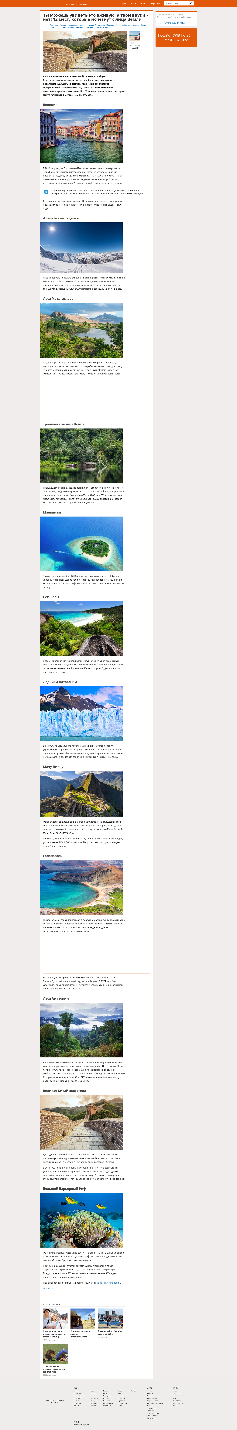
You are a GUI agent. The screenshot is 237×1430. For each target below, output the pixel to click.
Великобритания (80, 1396)
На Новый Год (178, 1403)
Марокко (106, 1401)
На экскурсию (152, 1398)
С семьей (89, 27)
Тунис (120, 1393)
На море (70, 27)
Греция (76, 1406)
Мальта (106, 1398)
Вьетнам (77, 1401)
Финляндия (122, 1396)
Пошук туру (154, 3)
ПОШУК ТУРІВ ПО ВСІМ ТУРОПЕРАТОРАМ (176, 37)
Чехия (120, 1406)
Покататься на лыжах (155, 1403)
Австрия (63, 25)
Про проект (50, 1400)
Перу (118, 25)
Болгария (77, 1393)
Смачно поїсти (152, 1416)
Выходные (176, 1393)
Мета (133, 3)
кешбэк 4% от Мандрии (107, 1282)
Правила (150, 1406)
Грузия (93, 1391)
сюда (126, 190)
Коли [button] (175, 1388)
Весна (143, 25)
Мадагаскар (100, 25)
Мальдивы (110, 25)
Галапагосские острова (77, 25)
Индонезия (95, 1398)
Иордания (94, 1401)
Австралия (54, 25)
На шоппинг (151, 1396)
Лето (57, 27)
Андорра (77, 1391)
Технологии (151, 1418)
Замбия (93, 1393)
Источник (48, 1288)
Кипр (105, 1391)
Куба (105, 1393)
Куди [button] (76, 1388)
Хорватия (121, 1401)
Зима (52, 27)
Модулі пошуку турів (81, 1425)
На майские (177, 1401)
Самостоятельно (101, 27)
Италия (91, 25)
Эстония (134, 1391)
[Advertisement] (96, 397)
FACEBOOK (168, 23)
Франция (121, 1398)
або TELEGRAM (179, 23)
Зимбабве (94, 1396)
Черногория (122, 1403)
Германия (77, 1403)
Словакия (107, 1406)
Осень (63, 27)
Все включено (152, 1391)
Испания (94, 1403)
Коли (142, 3)
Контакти (54, 1402)
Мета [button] (149, 1388)
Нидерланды (108, 1403)
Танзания (121, 1391)
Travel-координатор (134, 44)
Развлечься (80, 27)
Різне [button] (76, 1422)
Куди (124, 3)
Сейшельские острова (131, 25)
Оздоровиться (152, 1401)
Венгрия (77, 1398)
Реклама (60, 1400)
